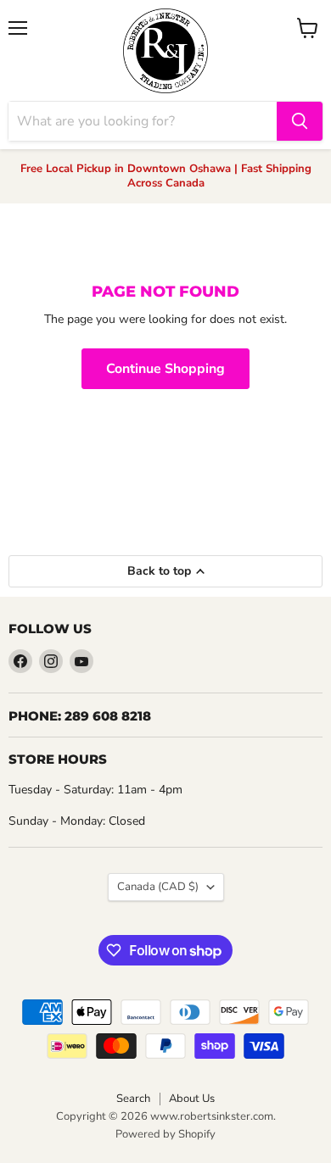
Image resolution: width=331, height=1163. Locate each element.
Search (133, 1098)
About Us (192, 1098)
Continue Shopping (165, 368)
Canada (158, 886)
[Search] (300, 121)
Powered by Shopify (165, 1134)
